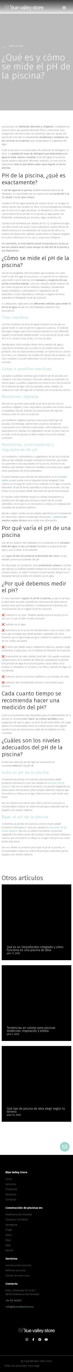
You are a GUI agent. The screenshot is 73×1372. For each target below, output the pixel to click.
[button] (64, 7)
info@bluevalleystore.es (19, 1306)
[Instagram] (26, 1339)
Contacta (57, 517)
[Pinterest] (39, 1339)
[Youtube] (46, 1339)
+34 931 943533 (13, 1300)
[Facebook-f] (33, 1339)
